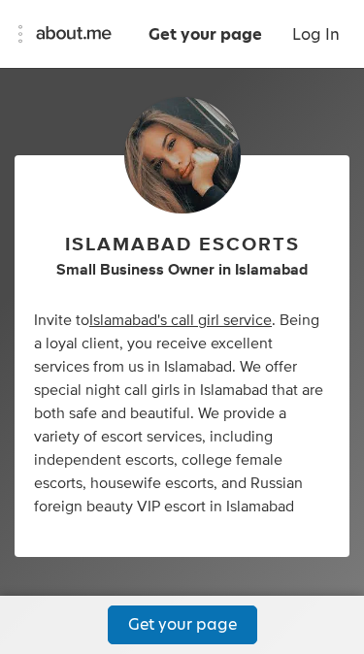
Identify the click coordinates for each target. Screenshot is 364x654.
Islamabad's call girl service (180, 320)
